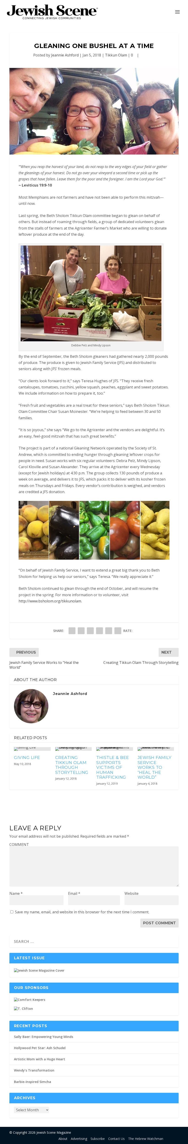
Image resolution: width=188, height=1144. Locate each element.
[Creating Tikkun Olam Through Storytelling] (73, 749)
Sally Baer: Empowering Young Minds (43, 1036)
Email (74, 893)
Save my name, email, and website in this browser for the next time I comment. (82, 911)
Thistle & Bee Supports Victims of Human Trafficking (112, 767)
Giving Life (27, 757)
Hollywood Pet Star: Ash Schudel (40, 1048)
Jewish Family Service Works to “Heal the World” (154, 767)
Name (16, 893)
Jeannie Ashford (65, 55)
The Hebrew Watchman (145, 1138)
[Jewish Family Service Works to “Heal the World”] (156, 749)
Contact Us (116, 1138)
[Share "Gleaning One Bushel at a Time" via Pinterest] (90, 630)
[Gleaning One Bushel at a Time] (94, 111)
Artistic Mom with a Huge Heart (39, 1059)
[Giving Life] (32, 749)
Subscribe (98, 1138)
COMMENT (19, 844)
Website (131, 893)
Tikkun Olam (116, 55)
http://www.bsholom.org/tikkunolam (50, 601)
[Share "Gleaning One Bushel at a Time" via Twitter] (81, 630)
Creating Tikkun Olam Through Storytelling (71, 765)
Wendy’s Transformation (34, 1070)
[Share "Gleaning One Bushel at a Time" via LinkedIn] (99, 630)
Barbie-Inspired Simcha (32, 1082)
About (62, 1138)
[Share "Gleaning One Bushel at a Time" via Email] (108, 630)
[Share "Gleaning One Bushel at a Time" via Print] (117, 630)
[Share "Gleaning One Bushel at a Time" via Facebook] (72, 630)
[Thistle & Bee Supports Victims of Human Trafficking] (114, 749)
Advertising (79, 1138)
